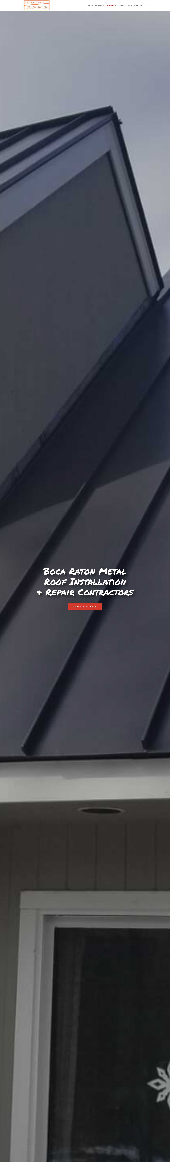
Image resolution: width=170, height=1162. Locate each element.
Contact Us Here (85, 606)
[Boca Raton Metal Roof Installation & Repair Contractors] (37, 5)
